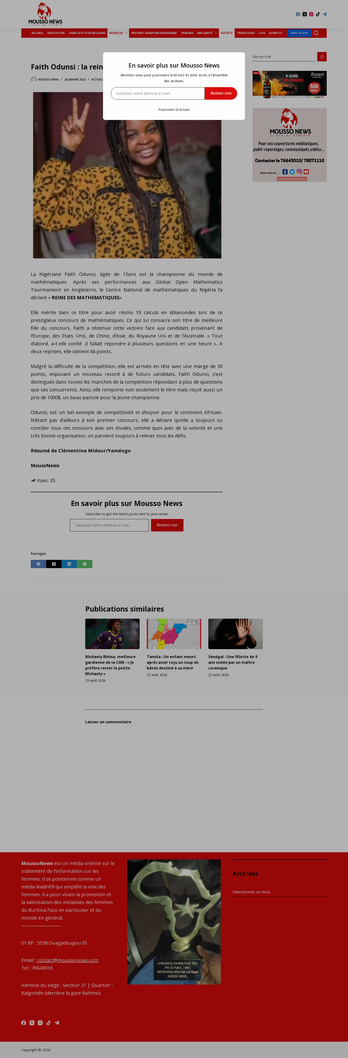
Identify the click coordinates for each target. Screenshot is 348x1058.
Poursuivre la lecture (174, 109)
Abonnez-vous (221, 93)
